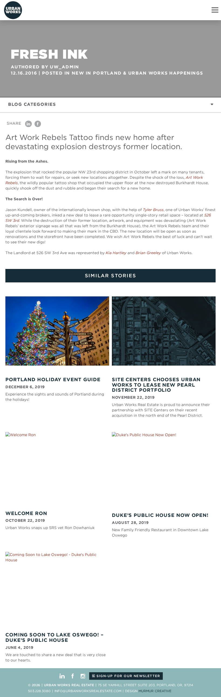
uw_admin (64, 66)
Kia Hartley (116, 253)
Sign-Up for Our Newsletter (127, 676)
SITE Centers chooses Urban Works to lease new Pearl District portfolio (156, 385)
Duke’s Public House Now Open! (160, 515)
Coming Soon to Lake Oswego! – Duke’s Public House (54, 637)
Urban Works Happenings (165, 73)
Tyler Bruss (153, 210)
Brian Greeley (148, 253)
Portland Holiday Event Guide (53, 379)
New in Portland (97, 73)
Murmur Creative (155, 691)
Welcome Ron (26, 513)
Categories (32, 104)
